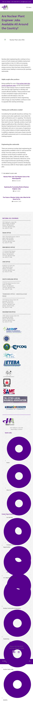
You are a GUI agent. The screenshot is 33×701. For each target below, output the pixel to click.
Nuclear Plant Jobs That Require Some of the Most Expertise (17, 177)
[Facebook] (14, 652)
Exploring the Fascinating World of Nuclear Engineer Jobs (16, 188)
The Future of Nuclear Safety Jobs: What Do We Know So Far (16, 198)
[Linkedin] (19, 652)
